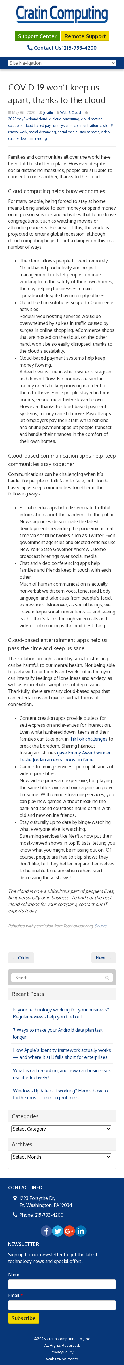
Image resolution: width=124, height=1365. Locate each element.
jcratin (48, 112)
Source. (101, 925)
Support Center (37, 36)
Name (14, 1274)
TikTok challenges (89, 739)
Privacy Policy (62, 1352)
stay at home (89, 132)
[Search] (107, 978)
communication (86, 125)
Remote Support (85, 36)
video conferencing (32, 138)
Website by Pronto (62, 1359)
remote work (17, 132)
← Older (21, 958)
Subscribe (24, 1318)
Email (15, 1295)
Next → (104, 958)
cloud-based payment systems (48, 125)
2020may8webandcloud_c (29, 119)
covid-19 (106, 125)
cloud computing (65, 119)
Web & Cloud (70, 112)
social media (68, 132)
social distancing (42, 132)
